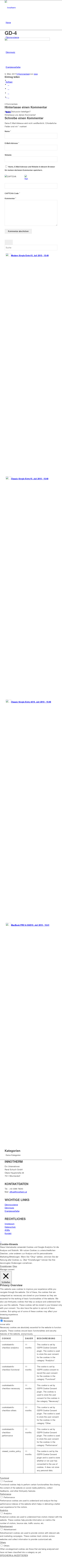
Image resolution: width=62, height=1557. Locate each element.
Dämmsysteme (11, 1204)
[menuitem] (31, 22)
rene (36, 73)
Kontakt (8, 1233)
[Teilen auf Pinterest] (8, 93)
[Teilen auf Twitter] (8, 84)
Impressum (9, 1223)
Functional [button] (4, 1478)
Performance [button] (5, 1494)
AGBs (7, 1230)
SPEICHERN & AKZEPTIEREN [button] (14, 1555)
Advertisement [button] (6, 1526)
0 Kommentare (23, 73)
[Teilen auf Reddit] (8, 97)
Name (8, 131)
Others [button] (3, 1542)
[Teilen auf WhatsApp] (8, 88)
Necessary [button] (4, 1317)
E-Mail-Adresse (12, 143)
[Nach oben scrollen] (1, 1241)
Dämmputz (9, 1207)
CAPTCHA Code (12, 193)
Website (8, 155)
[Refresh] (26, 178)
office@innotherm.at (18, 1191)
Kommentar (10, 198)
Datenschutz (10, 1226)
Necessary (8, 1321)
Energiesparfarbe (12, 1211)
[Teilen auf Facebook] (8, 80)
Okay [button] (14, 1266)
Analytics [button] (4, 1510)
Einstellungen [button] (6, 1266)
